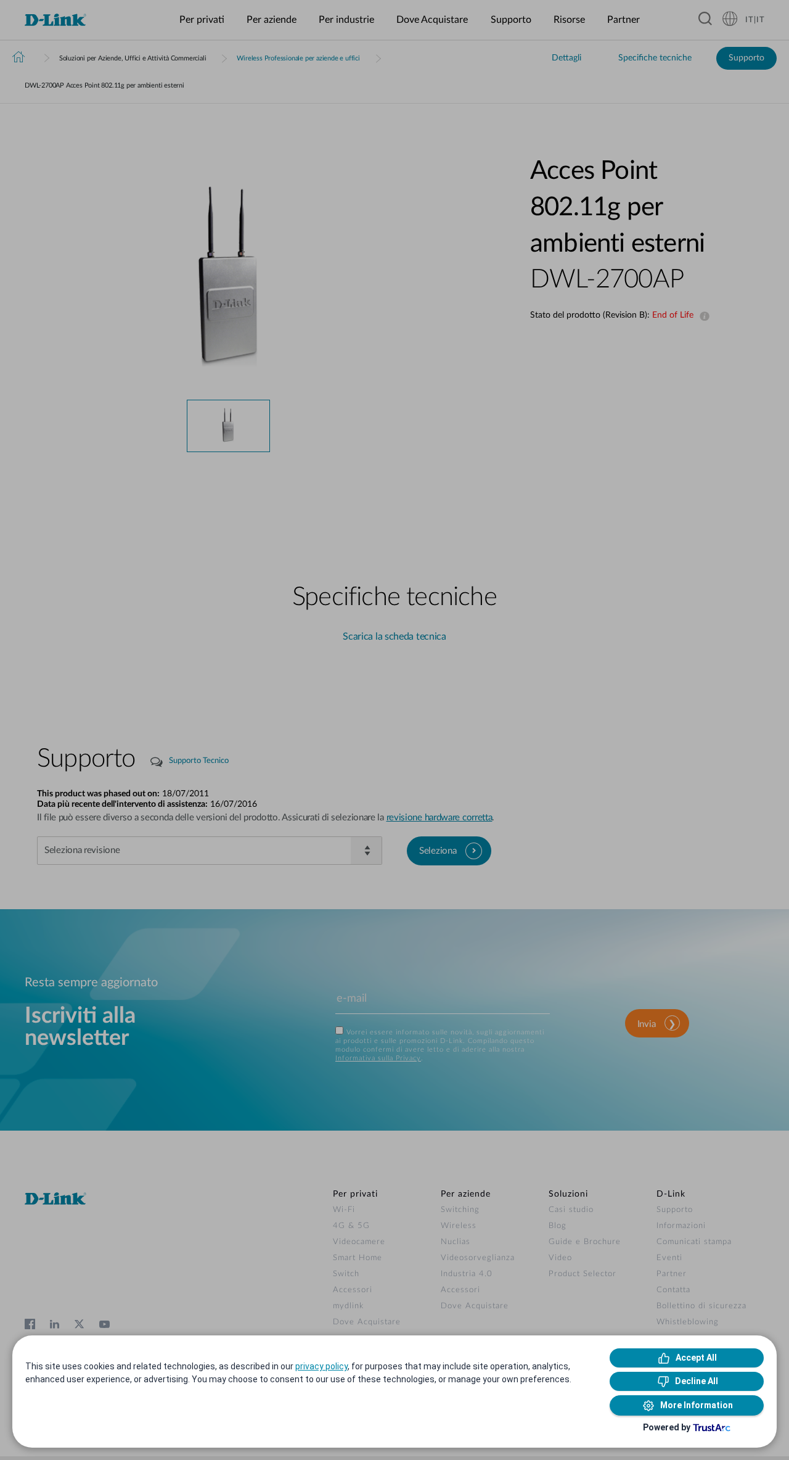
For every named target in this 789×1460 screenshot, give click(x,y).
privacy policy (321, 1366)
